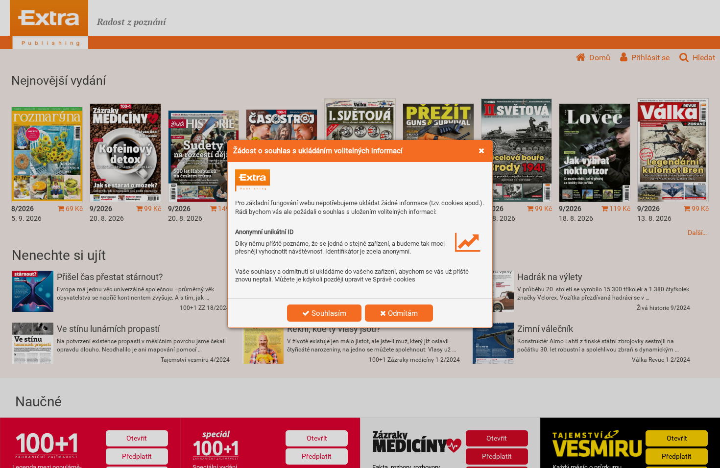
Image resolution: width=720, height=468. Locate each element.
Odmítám (402, 313)
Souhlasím (328, 313)
